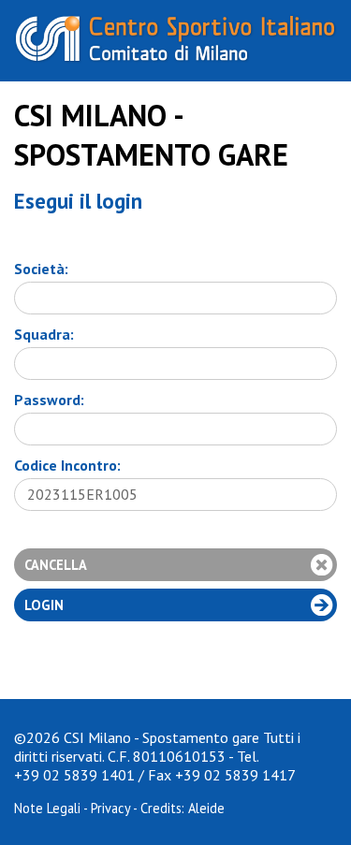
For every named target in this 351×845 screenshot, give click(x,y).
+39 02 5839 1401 (74, 774)
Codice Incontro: (67, 465)
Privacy (110, 808)
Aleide (206, 808)
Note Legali (47, 808)
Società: (41, 268)
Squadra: (44, 334)
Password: (49, 399)
